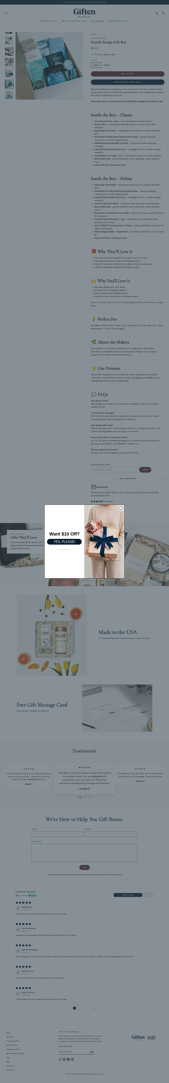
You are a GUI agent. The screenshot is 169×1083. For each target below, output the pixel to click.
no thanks (64, 549)
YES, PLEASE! (64, 541)
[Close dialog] (121, 508)
